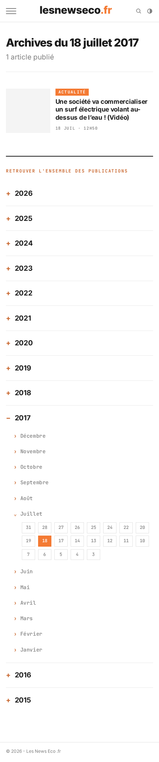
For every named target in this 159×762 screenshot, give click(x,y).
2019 (23, 368)
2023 (24, 268)
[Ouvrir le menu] (11, 11)
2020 (24, 343)
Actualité (72, 92)
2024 (24, 243)
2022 (24, 293)
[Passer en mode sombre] (149, 11)
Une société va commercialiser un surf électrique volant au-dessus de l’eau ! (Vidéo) (101, 109)
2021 (23, 318)
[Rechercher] (138, 11)
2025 (24, 218)
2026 (24, 193)
